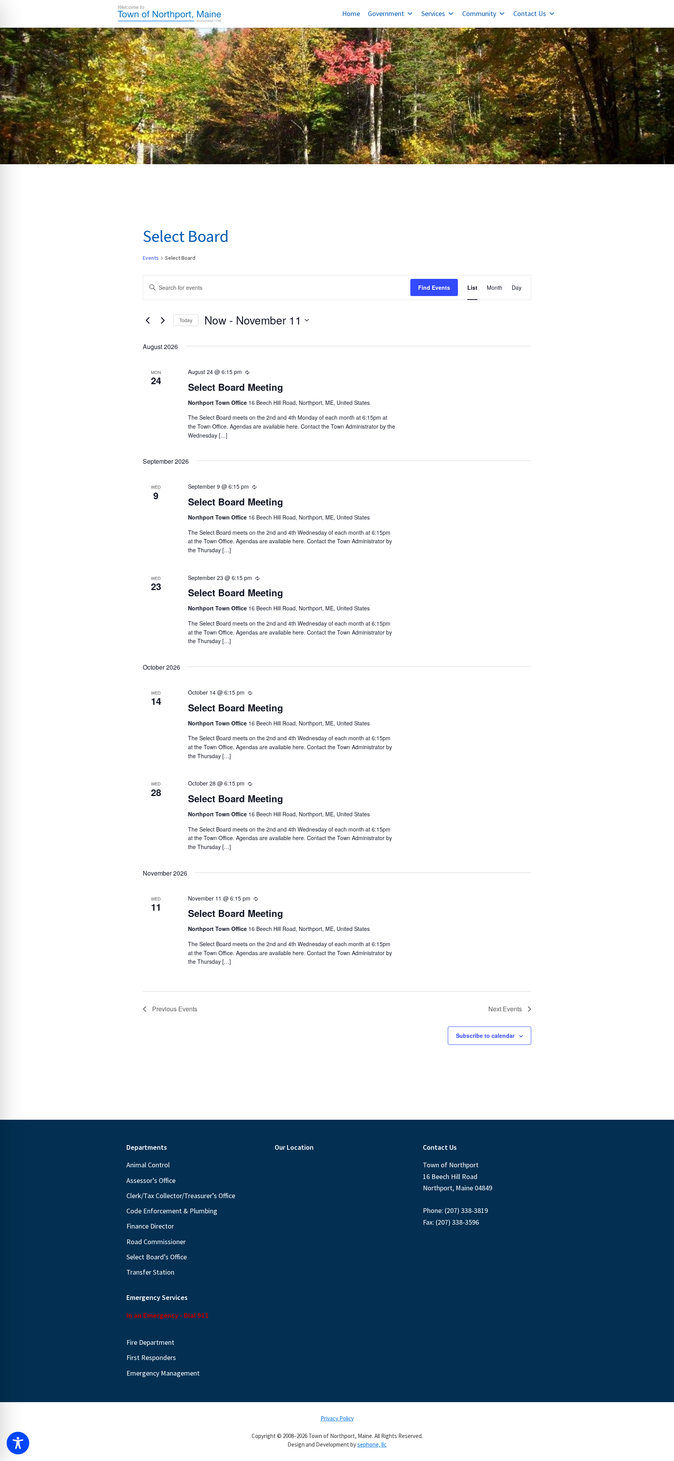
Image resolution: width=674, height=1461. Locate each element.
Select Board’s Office (156, 1256)
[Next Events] (162, 320)
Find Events (434, 287)
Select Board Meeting (235, 387)
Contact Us (529, 13)
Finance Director (150, 1226)
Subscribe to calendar (485, 1035)
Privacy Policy (337, 1418)
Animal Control (148, 1164)
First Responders (151, 1357)
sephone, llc (372, 1444)
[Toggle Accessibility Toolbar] (18, 1443)
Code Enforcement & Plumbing (171, 1210)
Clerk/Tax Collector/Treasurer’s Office (180, 1195)
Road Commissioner (156, 1241)
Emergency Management (163, 1373)
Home (351, 13)
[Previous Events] (147, 320)
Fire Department (150, 1342)
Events (151, 257)
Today (185, 320)
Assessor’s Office (151, 1180)
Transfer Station (150, 1272)
